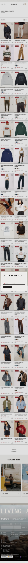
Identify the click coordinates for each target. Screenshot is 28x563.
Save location (7, 286)
